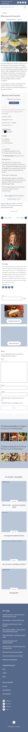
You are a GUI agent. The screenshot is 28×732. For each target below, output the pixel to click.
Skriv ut (20, 19)
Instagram (8, 701)
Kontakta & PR (6, 690)
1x (5, 131)
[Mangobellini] (14, 579)
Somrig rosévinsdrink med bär (14, 536)
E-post (2, 391)
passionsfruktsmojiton (7, 207)
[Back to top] (13, 722)
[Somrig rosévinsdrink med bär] (14, 521)
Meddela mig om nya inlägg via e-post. (12, 403)
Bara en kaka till (10, 446)
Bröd (4, 669)
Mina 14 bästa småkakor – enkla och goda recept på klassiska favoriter (14, 630)
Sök (3, 295)
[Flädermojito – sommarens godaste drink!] (14, 491)
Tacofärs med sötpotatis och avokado (13, 656)
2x (7, 131)
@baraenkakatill (12, 198)
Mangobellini (14, 593)
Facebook (8, 703)
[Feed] (25, 2)
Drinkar (4, 13)
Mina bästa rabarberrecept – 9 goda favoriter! (12, 625)
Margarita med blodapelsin (10, 659)
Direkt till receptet (11, 19)
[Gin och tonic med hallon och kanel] (14, 550)
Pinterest (8, 706)
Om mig (5, 686)
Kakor (4, 676)
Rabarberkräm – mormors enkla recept (13, 620)
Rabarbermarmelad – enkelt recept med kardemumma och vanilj (13, 615)
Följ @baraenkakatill (14, 321)
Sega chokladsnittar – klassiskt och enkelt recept (14, 636)
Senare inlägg (19, 217)
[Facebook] (20, 2)
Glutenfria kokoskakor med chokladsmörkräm (10, 641)
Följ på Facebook (14, 343)
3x (10, 131)
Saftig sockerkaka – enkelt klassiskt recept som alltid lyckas (14, 647)
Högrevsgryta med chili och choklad (12, 652)
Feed (7, 709)
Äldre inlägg (8, 217)
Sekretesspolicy (7, 693)
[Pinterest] (23, 2)
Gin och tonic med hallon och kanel (14, 564)
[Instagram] (18, 2)
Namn (3, 385)
